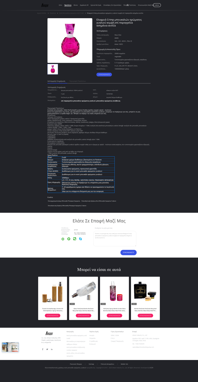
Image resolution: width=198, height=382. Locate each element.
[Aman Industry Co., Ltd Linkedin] (52, 349)
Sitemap (91, 364)
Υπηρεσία (92, 338)
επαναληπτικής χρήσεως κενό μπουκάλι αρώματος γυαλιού (99, 201)
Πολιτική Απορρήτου (107, 364)
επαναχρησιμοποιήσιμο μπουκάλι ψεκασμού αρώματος (64, 201)
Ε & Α (112, 338)
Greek (157, 5)
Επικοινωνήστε (104, 74)
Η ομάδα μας (93, 341)
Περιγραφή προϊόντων (77, 81)
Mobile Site (124, 364)
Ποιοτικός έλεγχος (76, 364)
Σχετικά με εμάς (96, 5)
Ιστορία (91, 335)
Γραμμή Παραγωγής (117, 341)
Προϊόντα (67, 5)
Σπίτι (60, 5)
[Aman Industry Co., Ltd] (64, 239)
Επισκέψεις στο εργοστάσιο (112, 5)
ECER (151, 368)
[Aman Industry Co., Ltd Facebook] (42, 349)
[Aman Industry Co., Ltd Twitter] (47, 349)
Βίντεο (76, 5)
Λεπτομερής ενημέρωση (56, 81)
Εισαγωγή (92, 344)
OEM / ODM (115, 335)
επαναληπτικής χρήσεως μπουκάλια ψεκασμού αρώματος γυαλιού (67, 205)
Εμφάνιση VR (84, 5)
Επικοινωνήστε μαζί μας (146, 5)
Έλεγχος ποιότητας (130, 5)
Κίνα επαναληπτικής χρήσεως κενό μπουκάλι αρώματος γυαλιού (65, 368)
